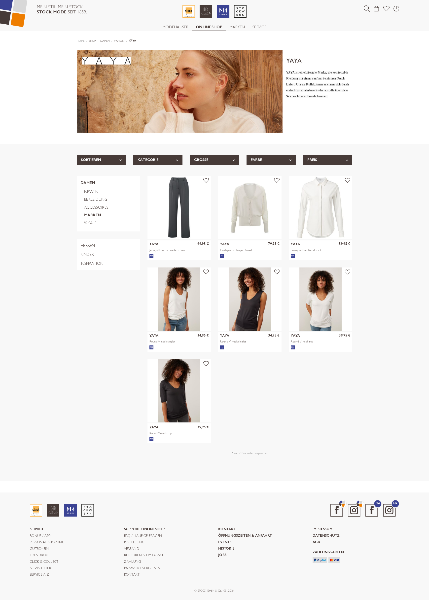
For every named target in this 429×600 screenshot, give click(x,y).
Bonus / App (40, 536)
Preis (312, 159)
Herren (87, 245)
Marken (237, 27)
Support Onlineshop (144, 529)
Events (225, 542)
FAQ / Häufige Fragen (143, 536)
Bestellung (134, 542)
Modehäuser (175, 27)
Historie (226, 549)
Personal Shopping (47, 542)
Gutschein (39, 549)
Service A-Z (39, 575)
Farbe (256, 159)
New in (91, 191)
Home (80, 40)
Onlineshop (209, 27)
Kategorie (148, 159)
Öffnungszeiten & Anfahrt (245, 536)
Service (259, 27)
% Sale (90, 223)
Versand (131, 549)
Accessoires (96, 207)
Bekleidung (95, 199)
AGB (316, 542)
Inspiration (91, 263)
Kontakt (132, 575)
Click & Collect (44, 562)
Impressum (323, 529)
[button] (366, 8)
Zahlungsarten (328, 552)
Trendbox (39, 555)
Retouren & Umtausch (144, 555)
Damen (87, 182)
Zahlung (132, 562)
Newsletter (40, 568)
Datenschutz (326, 536)
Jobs (222, 555)
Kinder (87, 254)
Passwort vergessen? (143, 568)
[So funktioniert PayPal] (320, 560)
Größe (201, 159)
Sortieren (91, 159)
